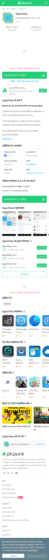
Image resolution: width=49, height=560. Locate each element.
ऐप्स (7, 9)
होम (3, 9)
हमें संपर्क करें (6, 534)
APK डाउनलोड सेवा (9, 493)
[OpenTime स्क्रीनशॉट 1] (24, 223)
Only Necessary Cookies (36, 556)
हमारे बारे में (5, 530)
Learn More (32, 550)
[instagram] (8, 473)
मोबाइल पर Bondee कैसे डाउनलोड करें (16, 426)
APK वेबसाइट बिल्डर (9, 512)
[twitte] (12, 473)
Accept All (13, 556)
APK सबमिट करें (7, 516)
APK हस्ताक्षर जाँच (8, 489)
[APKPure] (24, 3)
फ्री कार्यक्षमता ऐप (31, 164)
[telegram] (4, 473)
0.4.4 (9, 155)
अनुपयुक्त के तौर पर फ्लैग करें (35, 173)
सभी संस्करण (24, 274)
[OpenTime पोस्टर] (9, 223)
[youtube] (16, 473)
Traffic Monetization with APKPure (15, 520)
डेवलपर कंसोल (7, 508)
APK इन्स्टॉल (6, 485)
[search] (46, 3)
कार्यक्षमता (13, 9)
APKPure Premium (9, 497)
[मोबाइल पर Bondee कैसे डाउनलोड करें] (17, 415)
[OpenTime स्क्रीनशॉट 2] (40, 223)
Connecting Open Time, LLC (28, 18)
